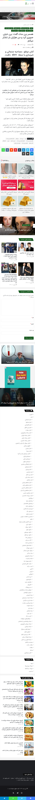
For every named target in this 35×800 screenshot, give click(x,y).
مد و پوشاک (28, 587)
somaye (29, 45)
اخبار (31, 28)
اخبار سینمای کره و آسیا (24, 454)
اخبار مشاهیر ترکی (9, 28)
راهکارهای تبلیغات (25, 619)
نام (33, 317)
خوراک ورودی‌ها (29, 666)
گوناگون (31, 574)
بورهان (17, 138)
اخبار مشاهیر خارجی (26, 488)
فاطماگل (4, 141)
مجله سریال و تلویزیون (25, 624)
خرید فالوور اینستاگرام (20, 778)
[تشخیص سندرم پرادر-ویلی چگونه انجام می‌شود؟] (29, 745)
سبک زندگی (30, 553)
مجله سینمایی (28, 626)
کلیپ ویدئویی (27, 653)
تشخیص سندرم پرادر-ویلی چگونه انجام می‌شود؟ (14, 744)
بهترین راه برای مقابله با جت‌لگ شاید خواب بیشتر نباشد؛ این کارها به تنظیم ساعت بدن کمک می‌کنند (13, 698)
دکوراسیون (28, 579)
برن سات (21, 138)
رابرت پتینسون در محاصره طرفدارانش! (24, 405)
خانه (31, 25)
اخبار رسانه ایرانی (25, 435)
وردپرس (31, 671)
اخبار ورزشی (28, 469)
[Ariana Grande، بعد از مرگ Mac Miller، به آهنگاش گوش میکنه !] (26, 269)
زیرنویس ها (28, 537)
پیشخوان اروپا (29, 501)
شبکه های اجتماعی (26, 545)
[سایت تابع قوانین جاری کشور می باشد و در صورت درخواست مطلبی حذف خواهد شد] (17, 16)
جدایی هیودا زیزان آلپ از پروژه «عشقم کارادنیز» (17, 230)
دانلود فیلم (28, 530)
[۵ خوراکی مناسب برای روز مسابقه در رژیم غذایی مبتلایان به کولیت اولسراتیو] (29, 684)
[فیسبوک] (31, 150)
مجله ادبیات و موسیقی (27, 598)
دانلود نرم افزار (27, 535)
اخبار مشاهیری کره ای (26, 490)
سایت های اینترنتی (26, 564)
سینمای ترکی (14, 30)
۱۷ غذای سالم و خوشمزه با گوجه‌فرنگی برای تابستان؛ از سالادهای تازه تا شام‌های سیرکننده (12, 729)
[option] (17, 226)
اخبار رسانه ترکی (25, 28)
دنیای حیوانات (29, 548)
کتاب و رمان (28, 540)
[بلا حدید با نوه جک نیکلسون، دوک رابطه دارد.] (26, 247)
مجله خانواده (30, 606)
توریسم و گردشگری (28, 509)
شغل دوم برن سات (29, 141)
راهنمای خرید (28, 582)
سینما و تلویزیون (29, 556)
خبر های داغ (21, 30)
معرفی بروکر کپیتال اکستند (23, 780)
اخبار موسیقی (28, 467)
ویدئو (31, 650)
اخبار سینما (28, 451)
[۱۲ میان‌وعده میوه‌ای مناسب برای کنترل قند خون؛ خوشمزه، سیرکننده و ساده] (29, 715)
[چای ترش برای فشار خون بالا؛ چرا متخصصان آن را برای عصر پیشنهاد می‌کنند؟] (29, 691)
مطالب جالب (30, 645)
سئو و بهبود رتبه (27, 561)
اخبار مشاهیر (26, 25)
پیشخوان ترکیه (29, 30)
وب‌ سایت (31, 330)
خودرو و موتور (29, 514)
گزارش (31, 572)
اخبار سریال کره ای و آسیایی (23, 443)
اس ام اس (28, 577)
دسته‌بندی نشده (29, 543)
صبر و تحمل (13, 141)
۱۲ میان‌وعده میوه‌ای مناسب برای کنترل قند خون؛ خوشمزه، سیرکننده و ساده (13, 714)
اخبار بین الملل (28, 427)
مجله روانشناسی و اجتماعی (24, 621)
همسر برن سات (25, 143)
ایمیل (32, 324)
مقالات (31, 647)
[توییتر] (27, 150)
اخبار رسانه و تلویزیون (26, 433)
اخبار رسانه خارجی (25, 441)
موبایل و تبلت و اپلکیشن (25, 590)
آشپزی (31, 414)
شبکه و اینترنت (29, 558)
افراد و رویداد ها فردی (27, 496)
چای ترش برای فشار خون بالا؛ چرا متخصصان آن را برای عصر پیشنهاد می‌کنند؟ (12, 690)
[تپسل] (5, 368)
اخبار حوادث (28, 430)
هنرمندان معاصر (17, 143)
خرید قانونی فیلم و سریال (25, 522)
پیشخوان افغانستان (28, 503)
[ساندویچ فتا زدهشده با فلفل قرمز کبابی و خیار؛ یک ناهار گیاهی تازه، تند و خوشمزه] (29, 738)
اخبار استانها (28, 422)
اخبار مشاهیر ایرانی (26, 482)
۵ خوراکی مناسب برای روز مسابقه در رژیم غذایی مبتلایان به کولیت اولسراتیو (13, 682)
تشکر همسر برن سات (10, 138)
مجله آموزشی (29, 595)
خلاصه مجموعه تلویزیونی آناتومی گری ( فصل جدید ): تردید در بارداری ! (10, 256)
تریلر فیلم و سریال (25, 629)
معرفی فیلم (27, 632)
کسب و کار (28, 616)
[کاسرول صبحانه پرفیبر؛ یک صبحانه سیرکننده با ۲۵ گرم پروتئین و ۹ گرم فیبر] (29, 723)
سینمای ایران (26, 456)
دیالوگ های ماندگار (28, 551)
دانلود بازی (28, 524)
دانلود (31, 519)
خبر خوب (29, 613)
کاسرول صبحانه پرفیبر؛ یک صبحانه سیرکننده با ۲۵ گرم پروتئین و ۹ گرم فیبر (12, 721)
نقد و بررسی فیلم (25, 634)
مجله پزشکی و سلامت (27, 603)
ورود (32, 663)
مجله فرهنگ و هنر (26, 637)
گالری (31, 569)
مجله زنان (30, 608)
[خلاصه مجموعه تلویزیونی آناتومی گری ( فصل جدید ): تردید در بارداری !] (9, 248)
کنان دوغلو (31, 143)
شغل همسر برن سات (21, 141)
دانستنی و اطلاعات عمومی (27, 517)
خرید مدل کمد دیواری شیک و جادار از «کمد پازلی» (19, 362)
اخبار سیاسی (28, 448)
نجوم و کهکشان (27, 592)
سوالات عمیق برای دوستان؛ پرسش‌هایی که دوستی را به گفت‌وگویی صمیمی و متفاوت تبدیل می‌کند (13, 706)
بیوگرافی (31, 498)
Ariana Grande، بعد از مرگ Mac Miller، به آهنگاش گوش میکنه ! (26, 279)
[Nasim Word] (27, 3)
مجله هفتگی (30, 611)
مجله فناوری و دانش (26, 640)
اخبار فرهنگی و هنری (26, 464)
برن (25, 138)
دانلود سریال (28, 527)
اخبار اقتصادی (28, 425)
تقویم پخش (27, 446)
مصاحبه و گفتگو (29, 642)
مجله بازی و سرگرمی (28, 600)
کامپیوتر (29, 585)
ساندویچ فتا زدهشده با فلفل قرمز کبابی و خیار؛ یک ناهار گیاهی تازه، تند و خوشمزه (13, 736)
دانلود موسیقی (27, 532)
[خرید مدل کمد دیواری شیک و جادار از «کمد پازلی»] (29, 753)
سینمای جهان (26, 462)
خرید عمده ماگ (30, 778)
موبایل (12, 778)
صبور (8, 141)
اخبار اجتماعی (28, 420)
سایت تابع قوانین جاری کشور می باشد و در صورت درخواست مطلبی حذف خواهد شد (17, 11)
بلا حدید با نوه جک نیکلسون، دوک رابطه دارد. (27, 253)
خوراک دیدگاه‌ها (29, 668)
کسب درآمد (30, 566)
